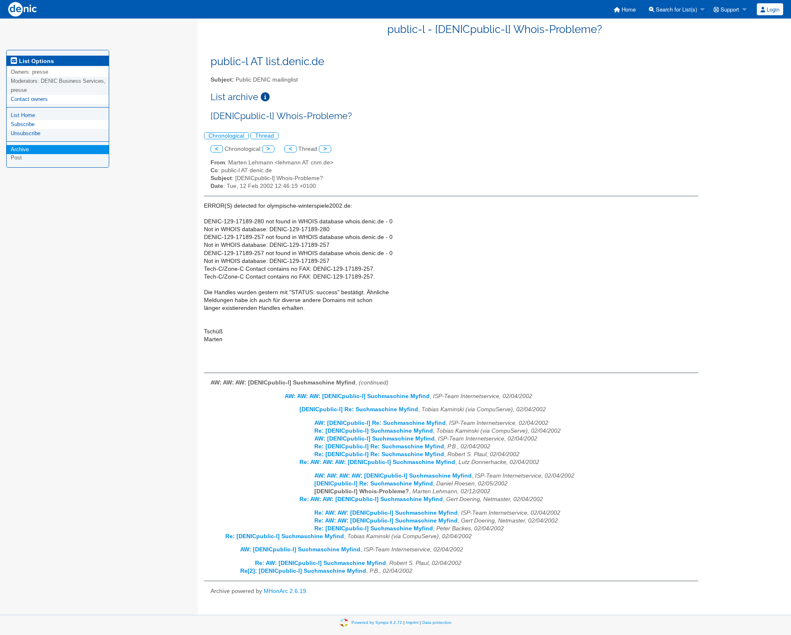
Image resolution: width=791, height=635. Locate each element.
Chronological (226, 136)
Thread (264, 136)
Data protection (437, 622)
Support (729, 9)
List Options (35, 61)
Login (772, 9)
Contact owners (29, 99)
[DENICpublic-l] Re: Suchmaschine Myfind (359, 409)
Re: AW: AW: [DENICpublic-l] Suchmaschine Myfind (371, 499)
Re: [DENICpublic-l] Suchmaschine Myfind (373, 431)
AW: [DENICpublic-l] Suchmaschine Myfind (374, 439)
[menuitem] (624, 9)
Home (628, 9)
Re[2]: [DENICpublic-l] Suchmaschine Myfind (303, 571)
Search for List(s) (675, 9)
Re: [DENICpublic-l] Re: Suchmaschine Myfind (379, 446)
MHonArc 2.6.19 (285, 591)
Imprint (412, 622)
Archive (20, 149)
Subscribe (23, 124)
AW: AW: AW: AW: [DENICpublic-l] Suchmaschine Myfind (393, 476)
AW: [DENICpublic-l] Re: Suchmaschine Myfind (380, 423)
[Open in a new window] (265, 97)
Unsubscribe (25, 133)
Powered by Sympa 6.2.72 (376, 622)
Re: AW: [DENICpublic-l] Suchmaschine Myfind (320, 563)
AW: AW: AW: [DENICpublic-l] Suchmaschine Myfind (357, 396)
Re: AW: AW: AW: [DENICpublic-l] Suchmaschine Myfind (377, 462)
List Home (23, 115)
